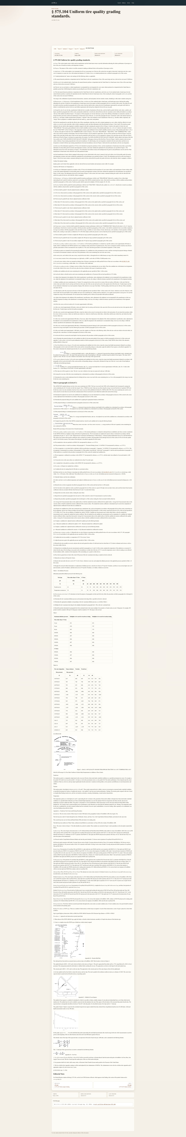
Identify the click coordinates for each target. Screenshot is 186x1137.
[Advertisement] (93, 34)
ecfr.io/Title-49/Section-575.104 (105, 1104)
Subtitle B (65, 49)
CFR (55, 49)
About (128, 3)
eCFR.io (54, 3)
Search (119, 3)
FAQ (133, 3)
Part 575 (77, 49)
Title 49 (59, 49)
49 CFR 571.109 (125, 261)
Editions (124, 3)
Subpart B (82, 49)
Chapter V (71, 49)
